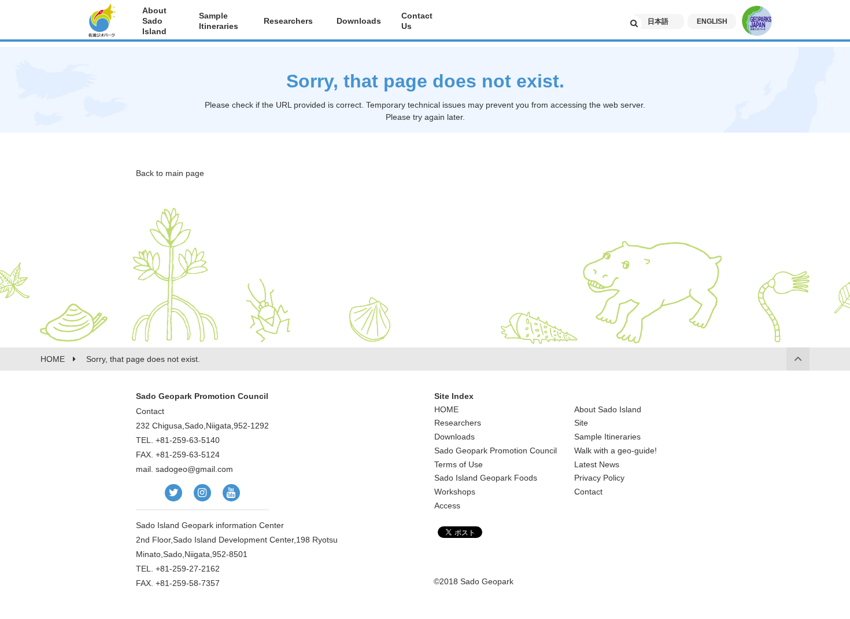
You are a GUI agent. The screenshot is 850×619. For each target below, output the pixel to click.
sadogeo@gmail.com (194, 469)
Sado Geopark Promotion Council (495, 450)
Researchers (457, 422)
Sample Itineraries (607, 436)
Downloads (454, 436)
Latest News (596, 464)
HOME (446, 409)
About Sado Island (607, 409)
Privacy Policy (599, 477)
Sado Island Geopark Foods (485, 477)
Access (447, 505)
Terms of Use (458, 464)
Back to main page (170, 173)
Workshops (454, 491)
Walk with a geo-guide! (615, 450)
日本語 (658, 21)
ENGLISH (712, 21)
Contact (588, 491)
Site (581, 422)
